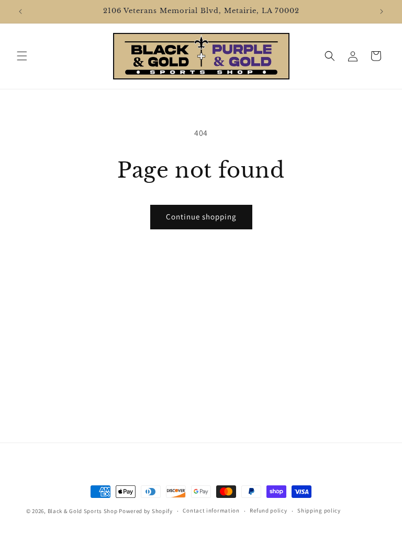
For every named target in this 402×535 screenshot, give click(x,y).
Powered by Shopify (146, 511)
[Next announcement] (381, 11)
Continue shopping (201, 217)
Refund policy (268, 510)
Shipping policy (319, 510)
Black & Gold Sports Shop (83, 511)
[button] (22, 55)
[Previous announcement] (20, 11)
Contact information (211, 510)
